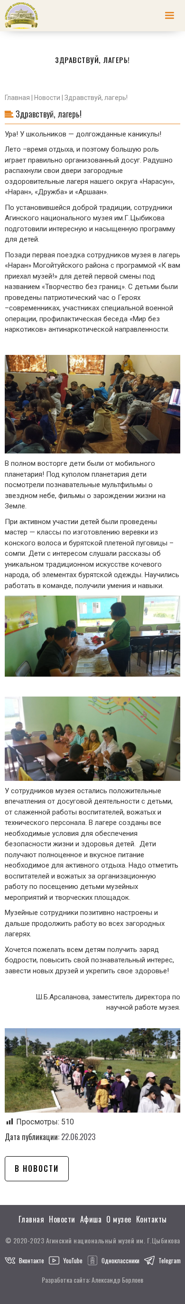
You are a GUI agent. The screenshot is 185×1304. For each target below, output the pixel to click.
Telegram (169, 1260)
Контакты (151, 1219)
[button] (169, 15)
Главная (17, 97)
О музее (118, 1219)
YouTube (73, 1260)
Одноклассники (120, 1260)
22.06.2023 (78, 1136)
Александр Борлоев (117, 1280)
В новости (37, 1168)
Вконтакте (31, 1260)
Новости (47, 97)
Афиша (91, 1219)
